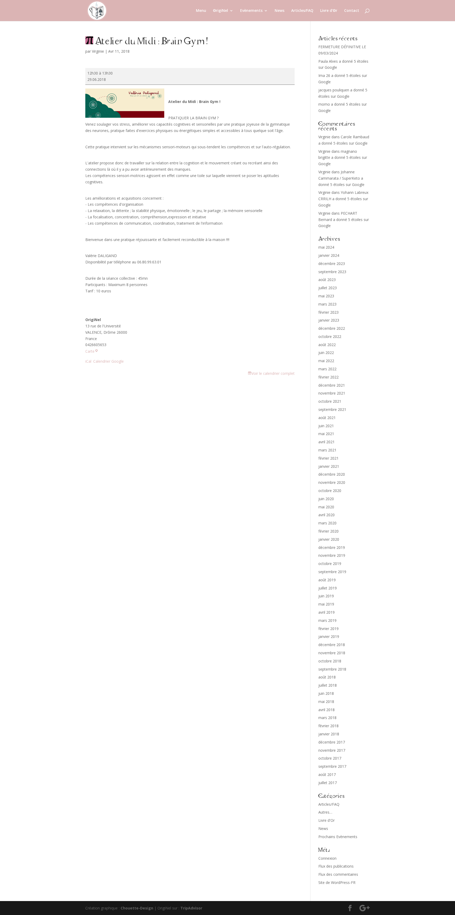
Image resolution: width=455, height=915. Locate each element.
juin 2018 (326, 693)
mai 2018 (326, 701)
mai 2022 (326, 360)
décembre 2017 (331, 742)
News (279, 11)
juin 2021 (326, 425)
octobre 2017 (329, 758)
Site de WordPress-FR (336, 882)
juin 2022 (326, 352)
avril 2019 (326, 612)
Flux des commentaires (338, 874)
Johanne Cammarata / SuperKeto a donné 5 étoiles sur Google (341, 178)
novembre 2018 (331, 652)
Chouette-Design (137, 908)
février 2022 (328, 377)
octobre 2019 (329, 563)
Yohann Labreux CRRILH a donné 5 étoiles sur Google (343, 199)
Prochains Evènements (337, 836)
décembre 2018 (331, 644)
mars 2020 (327, 522)
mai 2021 (326, 433)
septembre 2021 (332, 409)
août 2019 (327, 579)
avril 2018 (326, 709)
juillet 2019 (327, 588)
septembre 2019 (332, 571)
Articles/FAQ (302, 11)
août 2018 (327, 677)
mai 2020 (326, 506)
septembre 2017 (332, 766)
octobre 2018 (329, 660)
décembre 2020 (331, 474)
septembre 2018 (332, 669)
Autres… (325, 812)
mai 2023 (326, 295)
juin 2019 (326, 595)
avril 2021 (326, 441)
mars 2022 (327, 368)
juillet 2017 (327, 782)
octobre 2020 (329, 490)
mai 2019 (326, 604)
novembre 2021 (331, 393)
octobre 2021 (329, 401)
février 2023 (328, 312)
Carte (91, 351)
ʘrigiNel (220, 11)
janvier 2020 (328, 539)
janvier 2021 (328, 466)
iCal (88, 361)
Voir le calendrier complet (273, 373)
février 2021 (328, 458)
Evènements (251, 11)
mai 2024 (326, 247)
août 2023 (327, 279)
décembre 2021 (331, 385)
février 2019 (328, 628)
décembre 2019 (331, 547)
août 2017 (327, 774)
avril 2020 (326, 514)
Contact (351, 11)
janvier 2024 (328, 255)
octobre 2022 (329, 336)
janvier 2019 (328, 636)
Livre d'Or (326, 820)
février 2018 (328, 725)
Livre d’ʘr (328, 11)
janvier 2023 (328, 320)
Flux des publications (336, 866)
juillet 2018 (327, 685)
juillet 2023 (327, 287)
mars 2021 (327, 449)
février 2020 (328, 531)
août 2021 (327, 417)
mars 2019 (327, 620)
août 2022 (327, 344)
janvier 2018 (328, 733)
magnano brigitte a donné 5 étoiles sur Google (342, 157)
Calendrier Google (108, 361)
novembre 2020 (331, 482)
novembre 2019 (331, 555)
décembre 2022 (331, 328)
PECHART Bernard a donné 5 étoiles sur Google (343, 219)
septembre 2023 (332, 271)
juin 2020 (326, 498)
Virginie (98, 51)
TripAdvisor (191, 908)
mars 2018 (327, 717)
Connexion (327, 858)
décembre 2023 (331, 263)
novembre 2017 (331, 750)
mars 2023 (327, 304)
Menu (201, 11)
